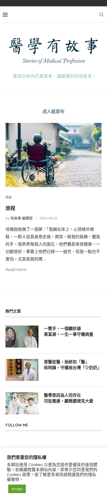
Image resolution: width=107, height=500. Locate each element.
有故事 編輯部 (21, 218)
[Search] (101, 15)
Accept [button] (17, 488)
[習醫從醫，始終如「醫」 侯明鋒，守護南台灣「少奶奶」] (21, 370)
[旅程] (53, 155)
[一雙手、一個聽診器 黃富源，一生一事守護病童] (21, 337)
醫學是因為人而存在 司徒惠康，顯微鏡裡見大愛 (68, 398)
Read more (16, 269)
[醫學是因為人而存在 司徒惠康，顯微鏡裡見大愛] (21, 403)
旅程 (10, 208)
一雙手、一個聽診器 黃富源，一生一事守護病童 (68, 331)
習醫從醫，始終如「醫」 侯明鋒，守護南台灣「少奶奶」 (73, 364)
